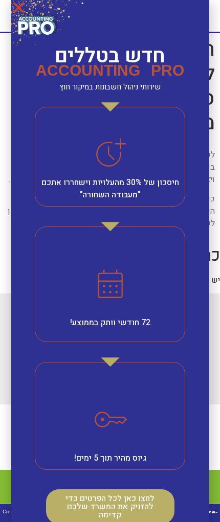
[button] (18, 7)
